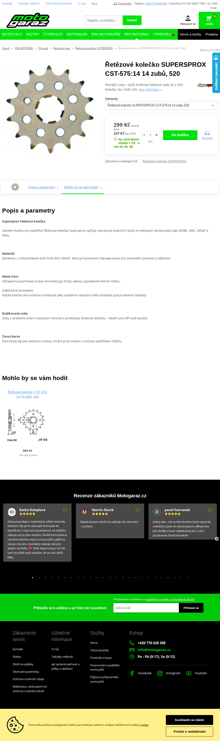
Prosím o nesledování (190, 731)
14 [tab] (115, 576)
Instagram (172, 673)
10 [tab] (90, 576)
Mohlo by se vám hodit (81, 187)
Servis (94, 643)
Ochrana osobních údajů (28, 679)
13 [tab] (109, 576)
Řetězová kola (61, 48)
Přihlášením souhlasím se (154, 599)
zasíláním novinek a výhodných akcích (170, 599)
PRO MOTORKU (24, 48)
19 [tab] (148, 576)
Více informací (149, 89)
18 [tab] (141, 576)
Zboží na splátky (23, 664)
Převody (43, 48)
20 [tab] (154, 576)
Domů (5, 48)
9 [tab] (83, 576)
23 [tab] (173, 576)
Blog (94, 3)
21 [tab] (160, 576)
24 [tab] (180, 576)
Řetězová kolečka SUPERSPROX (94, 48)
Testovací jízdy (99, 650)
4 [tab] (51, 576)
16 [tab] (128, 576)
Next (217, 539)
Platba (17, 657)
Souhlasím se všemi (189, 720)
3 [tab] (44, 576)
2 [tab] (38, 576)
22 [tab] (167, 576)
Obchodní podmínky (59, 3)
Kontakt (7, 3)
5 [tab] (57, 576)
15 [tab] (122, 576)
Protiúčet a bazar (101, 658)
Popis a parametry (41, 187)
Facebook (144, 673)
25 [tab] (186, 576)
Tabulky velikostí (29, 3)
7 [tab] (70, 576)
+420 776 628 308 (156, 3)
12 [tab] (102, 576)
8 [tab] (77, 576)
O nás (82, 3)
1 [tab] (32, 576)
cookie (144, 725)
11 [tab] (96, 576)
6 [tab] (64, 576)
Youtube (200, 673)
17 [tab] (135, 576)
